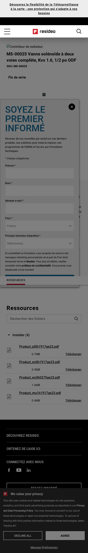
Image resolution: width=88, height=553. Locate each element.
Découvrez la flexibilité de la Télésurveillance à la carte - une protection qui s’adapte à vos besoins (44, 8)
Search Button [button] (79, 31)
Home (44, 31)
